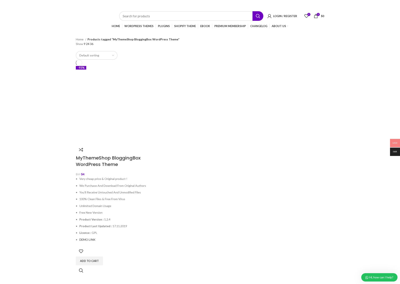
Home (80, 39)
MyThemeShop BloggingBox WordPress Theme (108, 161)
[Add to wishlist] (81, 251)
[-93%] (115, 105)
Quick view (81, 270)
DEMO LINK (87, 239)
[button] (89, 261)
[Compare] (81, 149)
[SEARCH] (257, 16)
